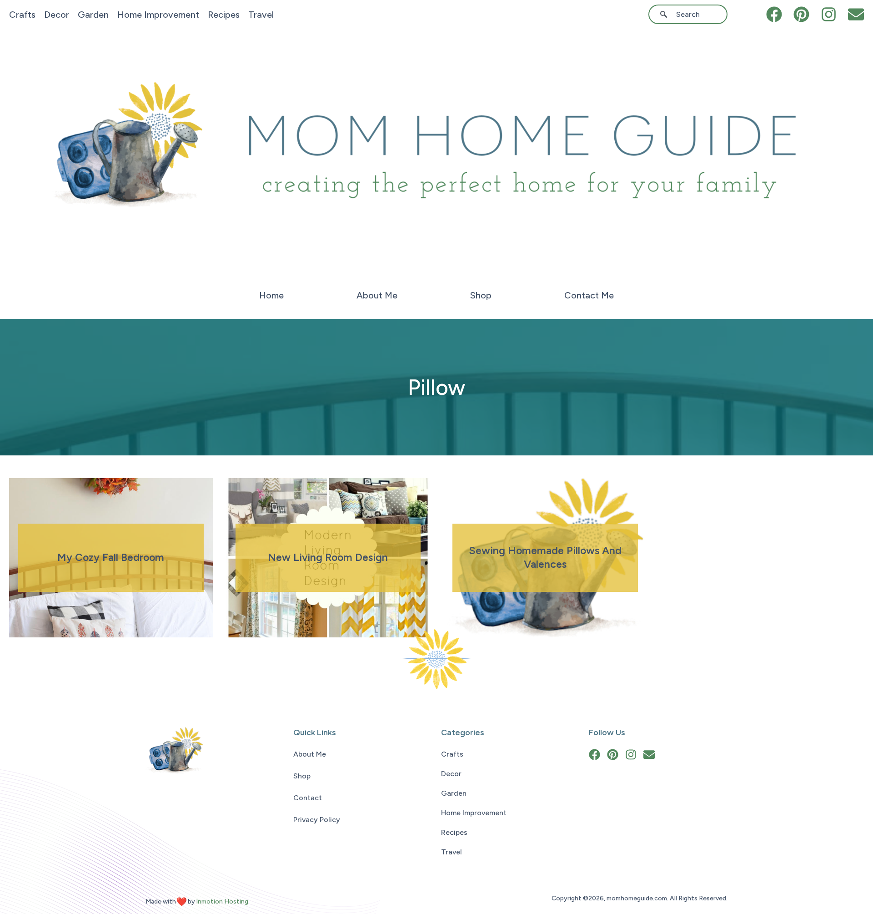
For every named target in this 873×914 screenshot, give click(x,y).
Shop (481, 295)
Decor (56, 14)
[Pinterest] (801, 14)
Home (271, 295)
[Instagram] (829, 14)
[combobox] (691, 14)
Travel (261, 14)
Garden (93, 14)
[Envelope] (856, 14)
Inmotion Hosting (222, 901)
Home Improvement (158, 14)
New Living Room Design (328, 557)
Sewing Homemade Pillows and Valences (545, 557)
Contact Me (589, 295)
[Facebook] (774, 14)
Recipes (224, 14)
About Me (376, 295)
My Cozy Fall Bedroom (110, 557)
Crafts (22, 14)
